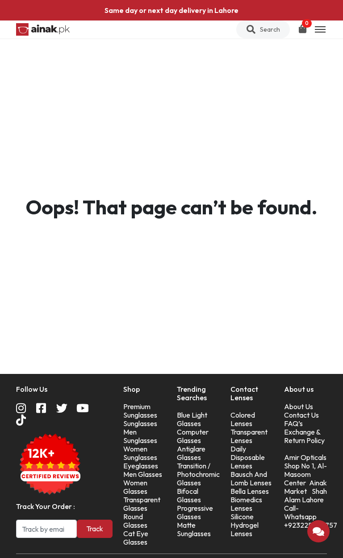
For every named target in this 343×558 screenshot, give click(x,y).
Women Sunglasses (140, 453)
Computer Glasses (193, 436)
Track (94, 528)
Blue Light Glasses (192, 419)
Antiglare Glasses (191, 453)
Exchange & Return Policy (304, 436)
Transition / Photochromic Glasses (198, 474)
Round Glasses (135, 520)
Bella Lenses (249, 491)
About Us (298, 406)
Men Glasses (142, 474)
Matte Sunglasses (194, 529)
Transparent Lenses (249, 436)
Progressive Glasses (195, 512)
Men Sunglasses (140, 436)
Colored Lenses (242, 419)
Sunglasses (140, 423)
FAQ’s (293, 423)
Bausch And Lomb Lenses (251, 478)
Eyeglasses (140, 465)
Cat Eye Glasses (135, 537)
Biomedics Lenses (246, 504)
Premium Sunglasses (140, 410)
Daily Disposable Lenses (247, 457)
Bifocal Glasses (189, 495)
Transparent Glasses (141, 504)
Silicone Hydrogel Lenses (244, 525)
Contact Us (301, 414)
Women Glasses (135, 487)
